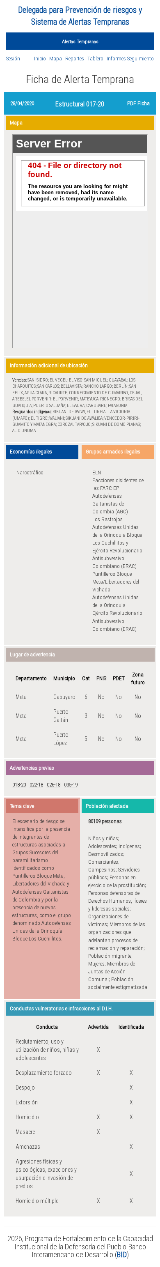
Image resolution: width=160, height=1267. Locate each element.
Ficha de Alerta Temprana (80, 79)
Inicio (40, 58)
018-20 (19, 785)
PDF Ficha (138, 103)
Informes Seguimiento (130, 58)
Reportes (74, 58)
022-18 (36, 785)
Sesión (13, 58)
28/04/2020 (22, 103)
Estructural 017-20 (79, 104)
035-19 (71, 785)
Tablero (95, 58)
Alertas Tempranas (80, 41)
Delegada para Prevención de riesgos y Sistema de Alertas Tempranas (80, 16)
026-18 (53, 785)
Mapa (55, 58)
